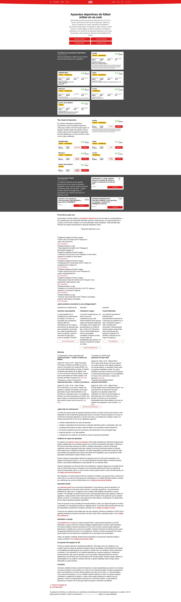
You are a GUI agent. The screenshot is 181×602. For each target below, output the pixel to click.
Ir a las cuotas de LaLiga (68, 341)
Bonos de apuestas (79, 39)
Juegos (113, 2)
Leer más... (84, 378)
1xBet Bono (107, 78)
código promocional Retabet (101, 480)
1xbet (111, 147)
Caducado (115, 187)
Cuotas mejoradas (113, 341)
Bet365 (111, 126)
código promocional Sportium (70, 472)
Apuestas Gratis (79, 43)
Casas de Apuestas (101, 39)
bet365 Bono (107, 61)
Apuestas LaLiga (101, 43)
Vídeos (67, 2)
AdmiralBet (77, 147)
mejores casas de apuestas (78, 442)
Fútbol (62, 2)
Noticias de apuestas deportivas (90, 406)
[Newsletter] (118, 2)
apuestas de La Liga (67, 523)
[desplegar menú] (51, 2)
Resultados (56, 2)
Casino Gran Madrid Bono (73, 108)
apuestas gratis (65, 487)
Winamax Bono (73, 93)
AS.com (54, 6)
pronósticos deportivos (88, 218)
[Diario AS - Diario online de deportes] (90, 2)
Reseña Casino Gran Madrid (77, 170)
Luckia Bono (107, 93)
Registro (119, 126)
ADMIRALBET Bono (73, 78)
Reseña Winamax (77, 159)
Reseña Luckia (111, 159)
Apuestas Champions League (90, 347)
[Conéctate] (122, 2)
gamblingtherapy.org (89, 594)
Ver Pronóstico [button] (62, 244)
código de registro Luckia (105, 508)
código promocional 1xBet (83, 539)
